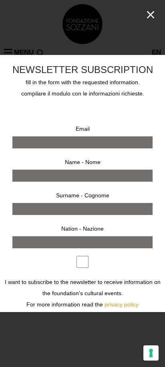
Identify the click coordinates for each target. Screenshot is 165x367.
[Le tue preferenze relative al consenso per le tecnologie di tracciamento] (151, 353)
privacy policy (122, 305)
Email (83, 129)
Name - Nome (83, 162)
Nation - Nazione (82, 228)
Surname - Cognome (82, 195)
